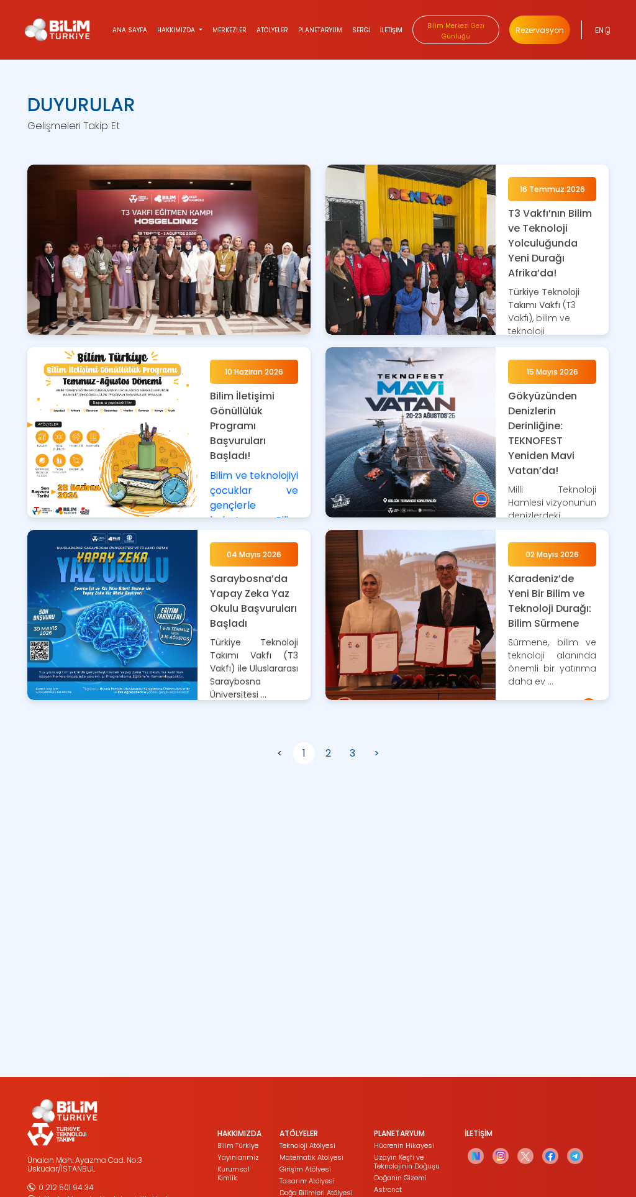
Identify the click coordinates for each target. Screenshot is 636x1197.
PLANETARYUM (320, 30)
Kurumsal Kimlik (233, 1173)
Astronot (388, 1190)
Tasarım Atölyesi (307, 1181)
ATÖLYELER (272, 30)
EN (600, 30)
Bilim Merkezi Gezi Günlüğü (455, 31)
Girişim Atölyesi (305, 1169)
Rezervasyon (540, 30)
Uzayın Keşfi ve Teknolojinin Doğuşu (407, 1161)
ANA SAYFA (129, 30)
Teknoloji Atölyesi (307, 1145)
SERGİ (361, 30)
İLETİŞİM (391, 30)
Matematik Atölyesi (311, 1157)
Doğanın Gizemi (400, 1178)
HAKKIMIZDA (177, 30)
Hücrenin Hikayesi (404, 1145)
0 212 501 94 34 (66, 1187)
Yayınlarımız (238, 1157)
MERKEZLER (229, 30)
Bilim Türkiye (237, 1145)
